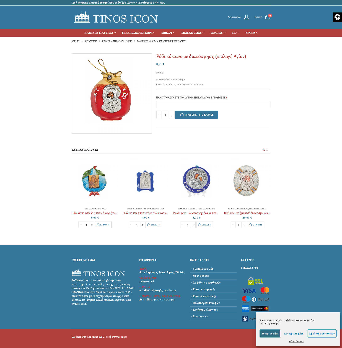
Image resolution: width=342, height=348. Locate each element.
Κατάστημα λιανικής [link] (205, 310)
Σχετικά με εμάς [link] (203, 269)
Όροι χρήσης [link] (201, 276)
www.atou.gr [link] (119, 337)
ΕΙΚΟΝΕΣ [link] (217, 33)
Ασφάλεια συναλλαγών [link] (207, 283)
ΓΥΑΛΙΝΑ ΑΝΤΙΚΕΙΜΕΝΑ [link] (136, 209)
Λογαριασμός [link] (234, 17)
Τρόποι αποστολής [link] (204, 296)
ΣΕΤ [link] (234, 33)
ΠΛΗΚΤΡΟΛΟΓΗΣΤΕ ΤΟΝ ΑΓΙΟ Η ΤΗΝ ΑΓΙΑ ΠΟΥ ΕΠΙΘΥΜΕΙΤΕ (191, 97)
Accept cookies (269, 333)
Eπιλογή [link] (105, 225)
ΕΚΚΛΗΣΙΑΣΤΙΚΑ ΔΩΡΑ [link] (137, 33)
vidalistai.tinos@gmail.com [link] (157, 290)
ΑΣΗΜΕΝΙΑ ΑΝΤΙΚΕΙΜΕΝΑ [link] (238, 209)
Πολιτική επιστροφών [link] (206, 303)
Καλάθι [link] (258, 17)
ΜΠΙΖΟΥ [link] (166, 33)
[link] (337, 17)
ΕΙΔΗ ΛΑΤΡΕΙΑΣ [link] (191, 33)
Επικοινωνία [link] (200, 316)
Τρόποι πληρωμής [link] (204, 289)
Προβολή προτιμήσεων (322, 333)
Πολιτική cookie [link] (296, 341)
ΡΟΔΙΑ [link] (104, 209)
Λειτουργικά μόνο (294, 333)
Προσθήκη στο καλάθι (199, 114)
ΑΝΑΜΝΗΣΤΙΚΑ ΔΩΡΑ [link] (99, 33)
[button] (263, 150)
